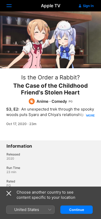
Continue (76, 210)
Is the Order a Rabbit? (50, 77)
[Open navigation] (12, 5)
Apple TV (50, 5)
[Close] (8, 193)
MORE (90, 115)
